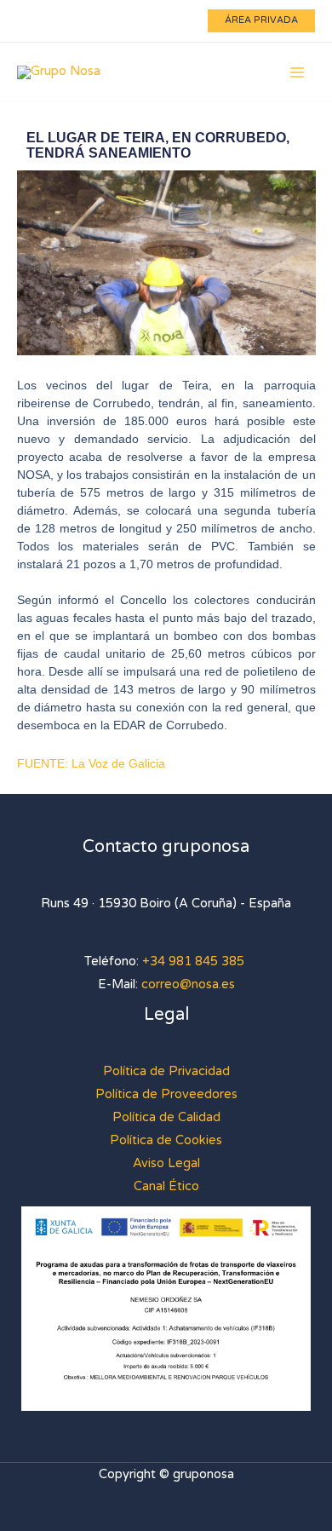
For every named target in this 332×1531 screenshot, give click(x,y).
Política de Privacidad (166, 1071)
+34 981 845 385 (193, 961)
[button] (261, 20)
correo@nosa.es (188, 984)
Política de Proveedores (166, 1094)
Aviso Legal (166, 1163)
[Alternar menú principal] (297, 72)
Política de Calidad (166, 1117)
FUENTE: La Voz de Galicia (91, 763)
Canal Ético (166, 1186)
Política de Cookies (166, 1140)
